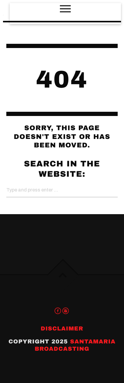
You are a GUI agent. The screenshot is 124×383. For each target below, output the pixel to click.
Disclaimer (62, 328)
